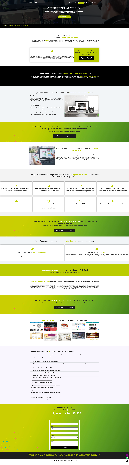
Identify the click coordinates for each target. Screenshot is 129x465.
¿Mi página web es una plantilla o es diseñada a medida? (45, 361)
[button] (64, 361)
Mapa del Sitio (75, 457)
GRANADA (41, 455)
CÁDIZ (89, 454)
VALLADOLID (37, 455)
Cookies (66, 457)
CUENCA (67, 453)
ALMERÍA (92, 454)
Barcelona (85, 76)
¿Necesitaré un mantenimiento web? (40, 399)
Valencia (47, 40)
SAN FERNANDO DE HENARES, (87, 455)
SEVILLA (47, 453)
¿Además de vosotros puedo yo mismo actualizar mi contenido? (46, 370)
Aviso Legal (71, 457)
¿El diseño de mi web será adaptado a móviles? (42, 390)
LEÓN (82, 453)
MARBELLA (77, 454)
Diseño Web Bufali (25, 25)
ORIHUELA (95, 455)
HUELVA (29, 454)
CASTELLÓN (98, 453)
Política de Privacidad (60, 457)
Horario (52, 435)
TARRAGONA (85, 453)
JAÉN (80, 453)
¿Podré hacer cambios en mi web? (39, 394)
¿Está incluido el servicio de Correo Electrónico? (43, 372)
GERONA (56, 454)
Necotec (3, 25)
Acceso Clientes (53, 457)
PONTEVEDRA (62, 453)
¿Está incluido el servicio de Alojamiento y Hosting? (43, 375)
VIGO (95, 454)
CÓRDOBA (46, 455)
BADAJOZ (52, 454)
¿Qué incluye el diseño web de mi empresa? (42, 380)
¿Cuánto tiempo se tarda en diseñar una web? (42, 387)
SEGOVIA (76, 453)
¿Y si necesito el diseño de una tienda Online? (42, 382)
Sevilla (96, 76)
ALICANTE (61, 455)
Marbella (93, 76)
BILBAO (49, 455)
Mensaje (52, 440)
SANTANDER (37, 454)
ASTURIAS (41, 454)
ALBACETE (48, 454)
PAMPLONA (60, 454)
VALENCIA (51, 453)
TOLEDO (86, 454)
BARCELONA (43, 453)
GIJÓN (44, 454)
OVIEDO (68, 454)
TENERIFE (32, 455)
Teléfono (52, 431)
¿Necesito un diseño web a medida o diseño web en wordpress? (46, 392)
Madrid (80, 76)
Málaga (89, 76)
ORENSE (73, 453)
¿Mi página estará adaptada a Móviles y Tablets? (43, 367)
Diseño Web (8, 25)
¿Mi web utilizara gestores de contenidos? (41, 397)
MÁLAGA (54, 453)
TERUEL (57, 455)
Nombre (52, 422)
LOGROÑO (64, 454)
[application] (73, 2)
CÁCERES (75, 455)
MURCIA (58, 453)
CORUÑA (98, 454)
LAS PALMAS (72, 454)
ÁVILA (70, 453)
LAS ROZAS (80, 455)
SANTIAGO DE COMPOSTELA (68, 455)
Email (52, 426)
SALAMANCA (93, 453)
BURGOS (32, 454)
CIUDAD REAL (81, 454)
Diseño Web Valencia (16, 25)
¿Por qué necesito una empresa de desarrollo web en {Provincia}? (47, 377)
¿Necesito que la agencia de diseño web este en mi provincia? (46, 385)
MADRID (39, 453)
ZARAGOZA (53, 455)
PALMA (29, 455)
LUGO (90, 453)
